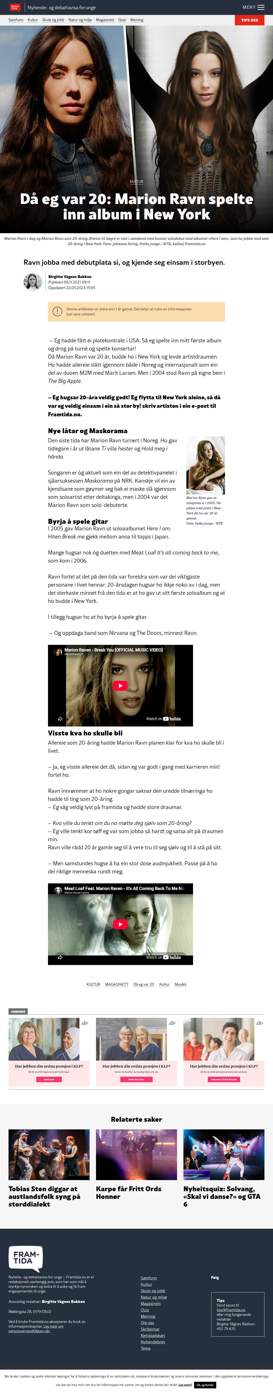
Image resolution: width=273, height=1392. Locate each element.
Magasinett (105, 19)
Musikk (180, 984)
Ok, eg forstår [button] (205, 1385)
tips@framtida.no (231, 1309)
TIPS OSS (249, 20)
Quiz (122, 19)
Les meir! (185, 1384)
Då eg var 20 (144, 984)
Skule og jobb (53, 19)
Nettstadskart (153, 1335)
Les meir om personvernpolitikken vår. (36, 1329)
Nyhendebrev (153, 1342)
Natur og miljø (80, 19)
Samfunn (16, 19)
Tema (145, 1348)
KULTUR (93, 984)
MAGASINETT (116, 984)
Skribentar (150, 1329)
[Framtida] (17, 7)
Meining (136, 19)
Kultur (33, 19)
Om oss (147, 1322)
